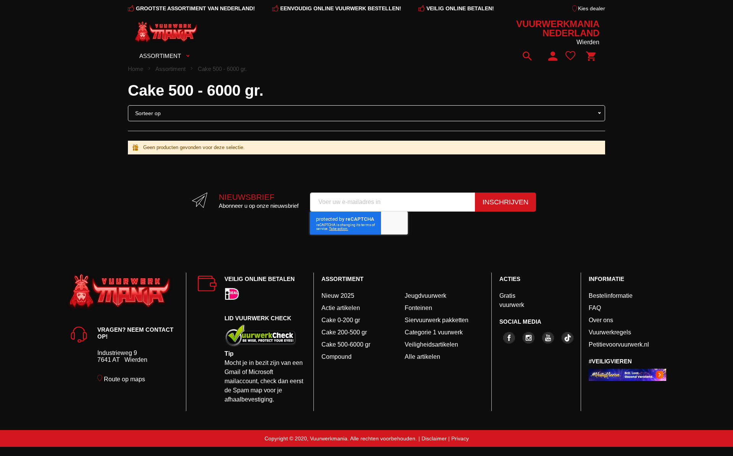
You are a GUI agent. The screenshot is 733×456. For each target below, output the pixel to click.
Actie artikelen (340, 308)
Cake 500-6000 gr (345, 344)
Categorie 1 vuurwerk (434, 332)
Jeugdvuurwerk (425, 295)
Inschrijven (505, 202)
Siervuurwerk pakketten (436, 320)
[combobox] (530, 55)
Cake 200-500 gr (344, 332)
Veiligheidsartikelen (431, 344)
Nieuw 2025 (337, 295)
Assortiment (171, 69)
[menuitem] (162, 56)
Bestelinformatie (611, 295)
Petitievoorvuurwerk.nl (619, 344)
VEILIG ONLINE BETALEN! (460, 8)
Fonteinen (418, 308)
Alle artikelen (422, 356)
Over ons (601, 320)
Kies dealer (591, 8)
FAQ (595, 308)
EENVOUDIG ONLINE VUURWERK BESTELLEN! (340, 8)
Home (136, 69)
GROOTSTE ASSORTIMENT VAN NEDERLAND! (195, 8)
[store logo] (166, 32)
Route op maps (124, 379)
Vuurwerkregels (610, 332)
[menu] (264, 55)
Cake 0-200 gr (340, 320)
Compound (336, 356)
